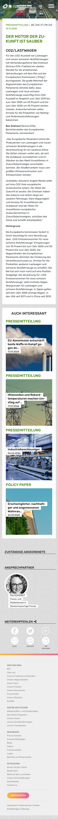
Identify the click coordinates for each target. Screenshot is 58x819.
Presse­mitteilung (17, 25)
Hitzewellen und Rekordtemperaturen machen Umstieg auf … (26, 398)
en (37, 25)
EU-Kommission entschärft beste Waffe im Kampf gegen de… (26, 344)
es (50, 25)
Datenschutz (25, 805)
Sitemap (25, 809)
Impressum (12, 805)
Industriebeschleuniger (24, 449)
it (42, 25)
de (32, 25)
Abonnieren (18, 795)
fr (46, 25)
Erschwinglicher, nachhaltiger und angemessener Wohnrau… (27, 507)
